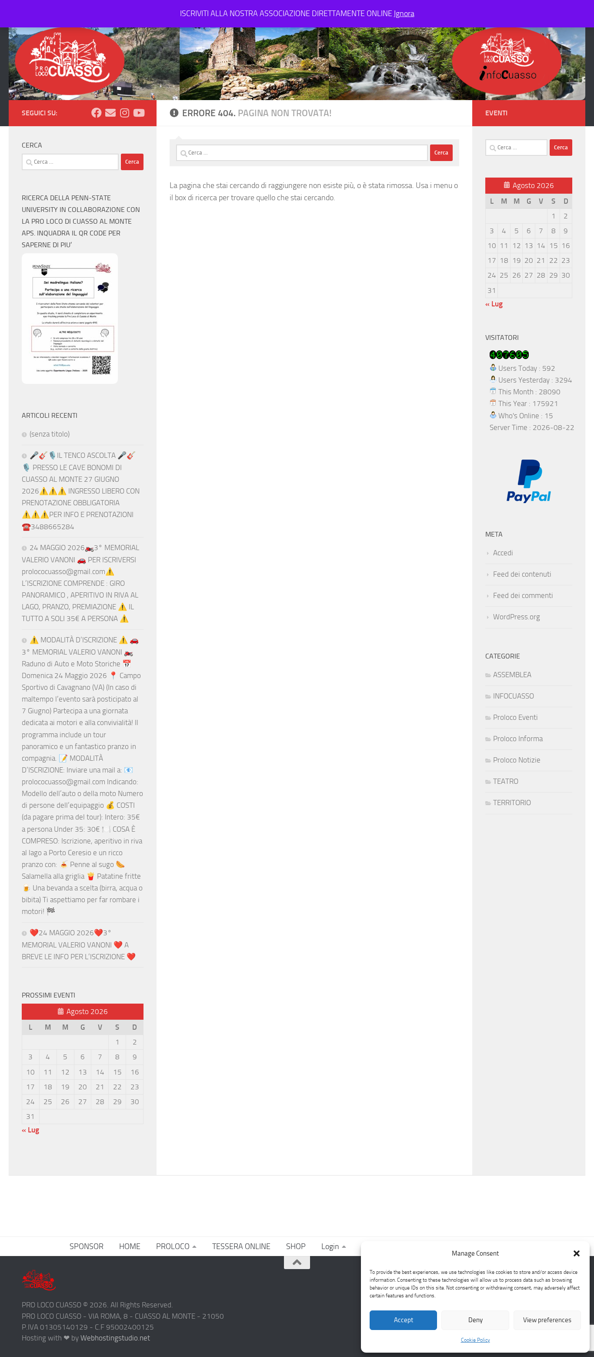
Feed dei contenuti (522, 574)
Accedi (503, 552)
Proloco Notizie (517, 760)
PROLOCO (173, 1246)
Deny (475, 1320)
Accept (403, 1320)
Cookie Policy (475, 1340)
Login (330, 1246)
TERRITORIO (512, 802)
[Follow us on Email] (110, 112)
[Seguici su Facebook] (96, 112)
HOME (129, 1246)
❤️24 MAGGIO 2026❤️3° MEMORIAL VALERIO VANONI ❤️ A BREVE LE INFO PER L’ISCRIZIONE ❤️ (79, 944)
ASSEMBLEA (512, 674)
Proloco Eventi (515, 717)
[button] (576, 1253)
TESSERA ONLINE (241, 1246)
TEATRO (505, 781)
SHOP (296, 1246)
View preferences (547, 1320)
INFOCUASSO (513, 696)
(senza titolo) (50, 434)
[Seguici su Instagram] (124, 112)
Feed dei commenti (523, 595)
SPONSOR (86, 1246)
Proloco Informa (518, 738)
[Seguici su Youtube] (138, 112)
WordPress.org (516, 616)
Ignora (404, 13)
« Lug (30, 1129)
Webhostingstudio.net (115, 1337)
